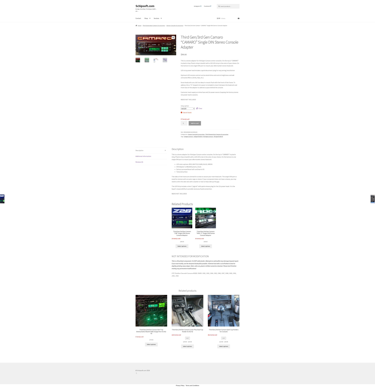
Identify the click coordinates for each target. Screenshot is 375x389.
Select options (182, 246)
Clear (200, 108)
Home (139, 25)
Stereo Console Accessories (174, 25)
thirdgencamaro (208, 136)
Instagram (197, 6)
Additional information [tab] (143, 156)
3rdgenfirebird (198, 136)
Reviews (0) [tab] (139, 162)
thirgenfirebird (218, 136)
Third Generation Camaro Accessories (154, 25)
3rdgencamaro (188, 136)
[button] (173, 37)
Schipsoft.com (145, 6)
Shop (146, 18)
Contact (138, 18)
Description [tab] (139, 150)
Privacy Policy (180, 385)
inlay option (185, 106)
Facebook (207, 6)
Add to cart (195, 123)
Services (156, 18)
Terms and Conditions (192, 385)
